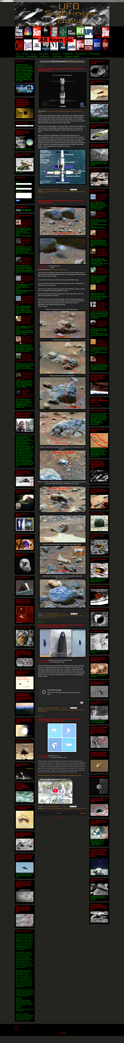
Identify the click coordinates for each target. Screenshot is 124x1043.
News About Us (20, 56)
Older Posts (83, 813)
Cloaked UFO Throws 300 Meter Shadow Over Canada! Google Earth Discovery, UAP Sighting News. (24, 358)
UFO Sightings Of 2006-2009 (72, 56)
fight (52, 191)
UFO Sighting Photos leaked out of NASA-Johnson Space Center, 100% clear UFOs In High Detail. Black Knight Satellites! (99, 306)
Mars (55, 191)
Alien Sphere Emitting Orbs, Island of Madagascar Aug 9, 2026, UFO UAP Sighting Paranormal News (24, 393)
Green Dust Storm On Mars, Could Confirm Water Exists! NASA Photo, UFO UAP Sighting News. (24, 320)
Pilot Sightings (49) (68, 53)
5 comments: (64, 707)
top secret (84, 808)
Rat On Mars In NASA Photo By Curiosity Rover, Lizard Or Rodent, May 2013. (98, 288)
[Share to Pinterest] (76, 189)
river (71, 615)
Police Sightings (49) (94, 53)
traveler (39, 193)
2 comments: (64, 806)
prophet (68, 808)
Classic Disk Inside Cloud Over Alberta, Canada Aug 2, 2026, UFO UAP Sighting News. (24, 376)
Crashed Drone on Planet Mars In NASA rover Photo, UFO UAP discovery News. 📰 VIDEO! (24, 340)
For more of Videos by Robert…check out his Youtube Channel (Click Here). (60, 775)
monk (61, 191)
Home (17, 53)
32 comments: (65, 613)
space (71, 808)
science (77, 615)
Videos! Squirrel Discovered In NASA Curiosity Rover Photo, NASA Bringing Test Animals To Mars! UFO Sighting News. (99, 234)
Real (67, 191)
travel (83, 191)
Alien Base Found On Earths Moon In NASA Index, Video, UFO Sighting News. (99, 324)
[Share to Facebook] (75, 189)
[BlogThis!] (72, 189)
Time (81, 191)
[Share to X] (73, 189)
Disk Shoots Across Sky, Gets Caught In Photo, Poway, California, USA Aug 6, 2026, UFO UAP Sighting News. (24, 300)
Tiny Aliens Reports (57, 56)
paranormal (60, 808)
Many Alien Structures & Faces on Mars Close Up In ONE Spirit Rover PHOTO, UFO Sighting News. (99, 343)
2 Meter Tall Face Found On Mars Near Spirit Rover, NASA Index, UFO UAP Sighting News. (24, 223)
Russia (69, 191)
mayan (58, 191)
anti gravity (50, 615)
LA (48, 808)
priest (64, 191)
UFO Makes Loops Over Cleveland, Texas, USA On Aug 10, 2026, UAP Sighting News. (24, 279)
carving (49, 191)
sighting (73, 191)
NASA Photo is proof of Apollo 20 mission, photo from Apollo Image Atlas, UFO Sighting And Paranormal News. (99, 253)
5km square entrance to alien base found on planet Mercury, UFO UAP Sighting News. (23, 260)
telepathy (79, 808)
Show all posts (69, 61)
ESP (46, 808)
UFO (43, 193)
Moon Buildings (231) (81, 53)
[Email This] (71, 189)
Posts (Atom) (65, 817)
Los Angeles (52, 808)
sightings (77, 191)
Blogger (64, 1033)
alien (43, 191)
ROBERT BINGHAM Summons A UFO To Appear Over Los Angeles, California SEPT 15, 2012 (59, 720)
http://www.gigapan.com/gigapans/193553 (59, 269)
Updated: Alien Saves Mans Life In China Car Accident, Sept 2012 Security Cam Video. (99, 271)
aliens (46, 191)
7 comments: (64, 189)
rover (74, 615)
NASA (56, 808)
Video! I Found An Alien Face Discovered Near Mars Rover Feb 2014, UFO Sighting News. (98, 360)
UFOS (45, 193)
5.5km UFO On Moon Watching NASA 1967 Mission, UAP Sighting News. (23, 242)
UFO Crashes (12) (45, 56)
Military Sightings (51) (32, 56)
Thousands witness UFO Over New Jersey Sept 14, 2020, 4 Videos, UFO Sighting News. (99, 198)
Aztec (54, 615)
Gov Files (33, 53)
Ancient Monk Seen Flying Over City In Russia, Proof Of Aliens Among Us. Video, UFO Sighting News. (61, 626)
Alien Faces (25, 53)
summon (75, 808)
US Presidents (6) (56, 53)
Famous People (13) (44, 53)
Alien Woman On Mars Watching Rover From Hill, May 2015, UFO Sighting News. (98, 215)
